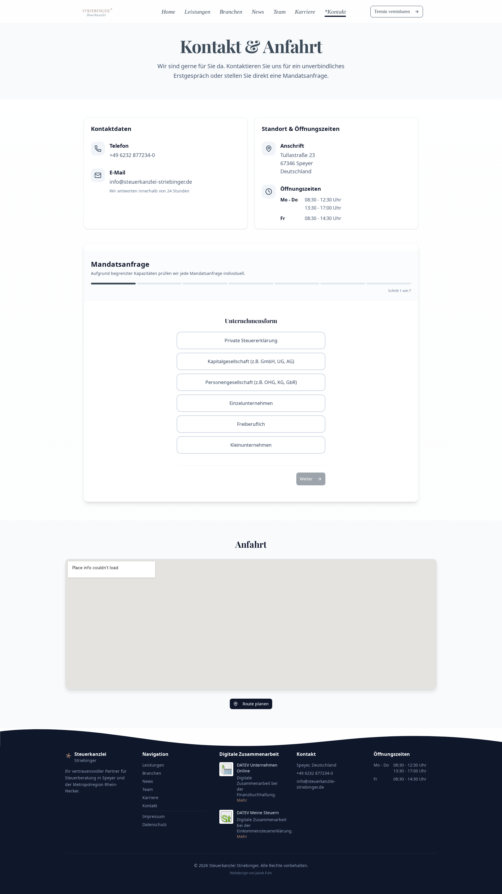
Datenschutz (154, 824)
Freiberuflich (251, 424)
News (258, 11)
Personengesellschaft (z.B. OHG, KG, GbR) (251, 382)
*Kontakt (335, 11)
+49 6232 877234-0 (315, 773)
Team (279, 11)
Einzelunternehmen (251, 403)
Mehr (242, 800)
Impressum (153, 816)
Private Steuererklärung (251, 340)
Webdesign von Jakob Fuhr (251, 873)
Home (168, 11)
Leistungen (197, 11)
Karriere (305, 11)
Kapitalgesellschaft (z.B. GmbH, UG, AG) (251, 361)
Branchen (231, 11)
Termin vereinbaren (392, 11)
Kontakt (149, 805)
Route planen (256, 703)
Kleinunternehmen (251, 445)
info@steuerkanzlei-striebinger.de (316, 784)
